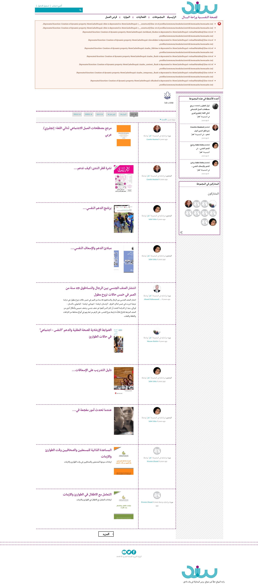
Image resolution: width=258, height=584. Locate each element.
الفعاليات (141, 17)
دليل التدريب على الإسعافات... (92, 370)
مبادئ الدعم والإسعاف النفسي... (91, 248)
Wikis (88, 114)
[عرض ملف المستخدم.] (215, 108)
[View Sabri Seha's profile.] (157, 209)
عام (199, 116)
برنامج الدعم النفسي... (97, 208)
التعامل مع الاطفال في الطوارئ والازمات (87, 494)
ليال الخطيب (205, 105)
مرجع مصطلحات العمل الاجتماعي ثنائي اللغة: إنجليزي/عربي (200, 109)
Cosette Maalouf (197, 127)
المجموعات (158, 17)
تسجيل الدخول (43, 6)
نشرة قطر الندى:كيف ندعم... (93, 168)
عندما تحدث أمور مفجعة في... (92, 410)
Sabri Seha (199, 144)
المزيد (181, 232)
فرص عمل (111, 114)
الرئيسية (172, 17)
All (133, 114)
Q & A (100, 114)
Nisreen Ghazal (152, 461)
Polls (77, 114)
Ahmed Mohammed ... (152, 299)
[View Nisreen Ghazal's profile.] (157, 451)
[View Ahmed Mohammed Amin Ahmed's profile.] (157, 289)
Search (80, 10)
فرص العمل (111, 17)
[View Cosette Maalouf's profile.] (157, 129)
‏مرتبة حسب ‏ (171, 119)
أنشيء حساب (57, 6)
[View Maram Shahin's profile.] (157, 331)
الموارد (126, 17)
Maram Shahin (152, 341)
